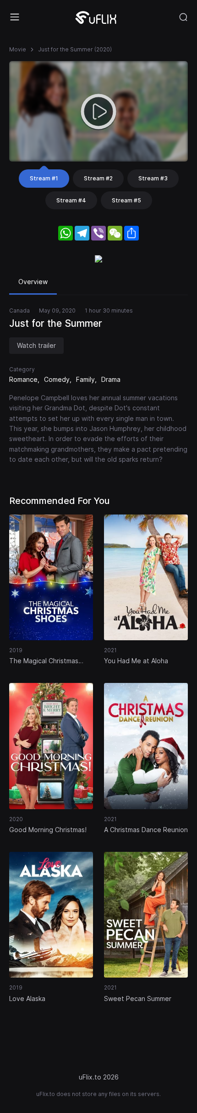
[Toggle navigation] (14, 17)
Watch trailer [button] (36, 345)
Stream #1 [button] (44, 178)
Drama (110, 379)
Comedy (57, 379)
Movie (17, 49)
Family (85, 379)
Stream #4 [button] (71, 200)
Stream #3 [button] (153, 178)
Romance (23, 379)
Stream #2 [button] (98, 178)
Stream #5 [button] (126, 200)
